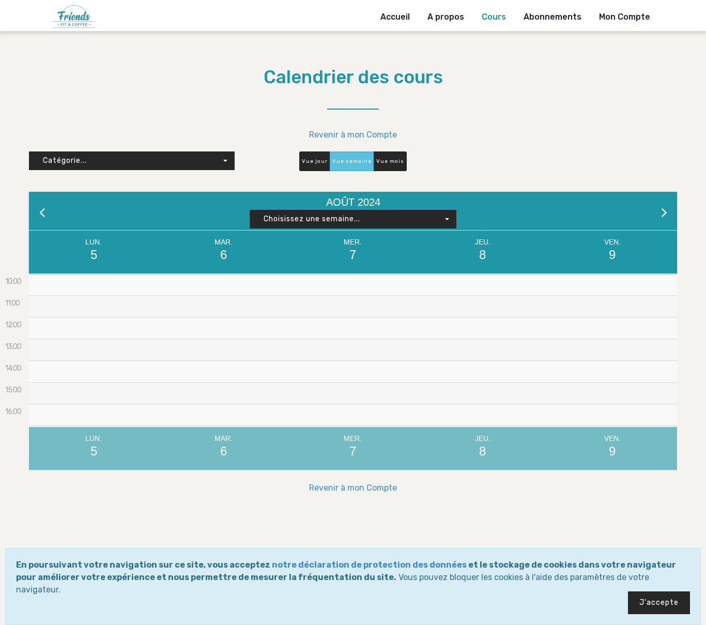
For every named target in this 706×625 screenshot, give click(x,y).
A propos (445, 17)
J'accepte (659, 602)
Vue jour (315, 161)
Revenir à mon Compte (353, 135)
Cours (494, 17)
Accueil (395, 17)
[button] (132, 160)
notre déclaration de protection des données (369, 565)
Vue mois (390, 161)
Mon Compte (624, 17)
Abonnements (552, 17)
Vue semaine (352, 161)
